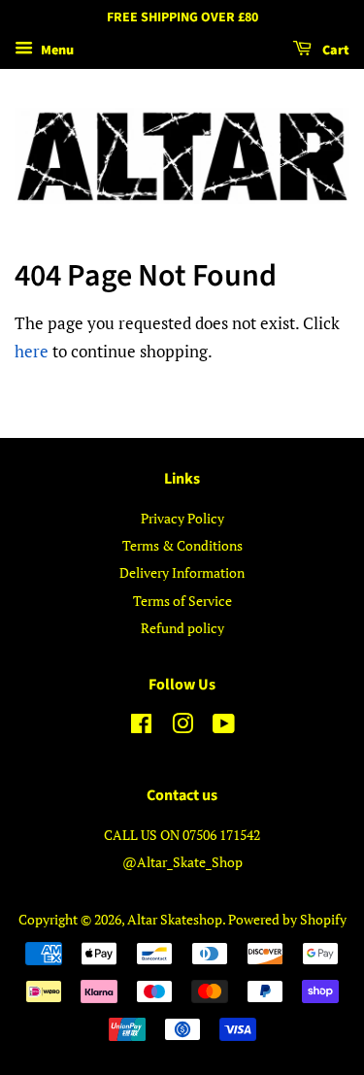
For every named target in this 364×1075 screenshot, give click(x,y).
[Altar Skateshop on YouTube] (224, 727)
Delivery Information (182, 572)
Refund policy (182, 628)
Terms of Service (182, 600)
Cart (334, 50)
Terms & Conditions (182, 545)
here (32, 351)
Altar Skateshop (174, 919)
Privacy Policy (182, 518)
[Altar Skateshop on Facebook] (141, 727)
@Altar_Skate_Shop (182, 862)
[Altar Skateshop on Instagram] (182, 727)
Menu (56, 50)
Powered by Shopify (287, 919)
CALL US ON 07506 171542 (182, 834)
